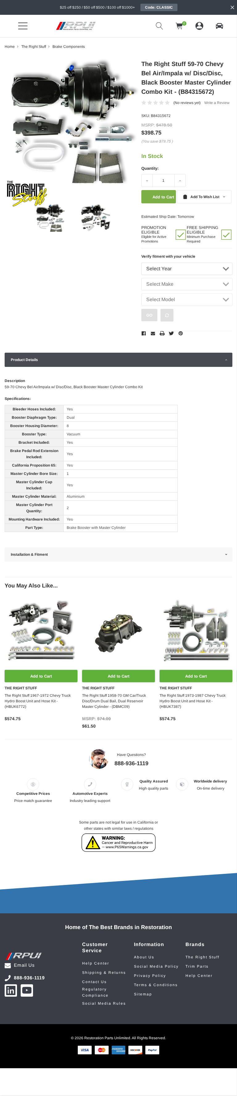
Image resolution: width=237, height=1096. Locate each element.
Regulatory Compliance (95, 992)
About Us (144, 957)
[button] (219, 26)
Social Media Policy (156, 966)
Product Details (24, 360)
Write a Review (217, 103)
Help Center (95, 963)
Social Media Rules (104, 1003)
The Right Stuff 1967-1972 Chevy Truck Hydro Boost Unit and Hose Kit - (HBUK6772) (38, 701)
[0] (179, 26)
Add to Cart (41, 676)
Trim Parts (197, 966)
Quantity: (150, 168)
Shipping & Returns (104, 972)
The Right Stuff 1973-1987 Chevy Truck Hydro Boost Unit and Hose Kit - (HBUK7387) (193, 701)
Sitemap (143, 994)
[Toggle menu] (22, 26)
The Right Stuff (202, 957)
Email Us (24, 965)
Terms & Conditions (156, 985)
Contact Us (94, 982)
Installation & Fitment (29, 554)
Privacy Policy (150, 976)
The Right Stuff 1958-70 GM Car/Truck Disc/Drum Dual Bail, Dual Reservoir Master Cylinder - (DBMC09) (114, 701)
